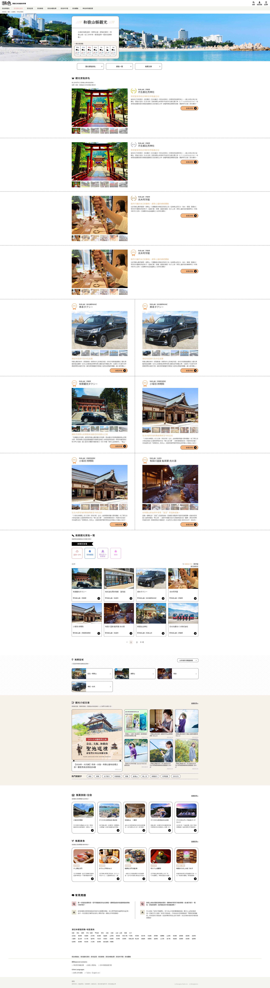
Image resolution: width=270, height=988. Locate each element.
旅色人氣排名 (91, 965)
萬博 (97, 776)
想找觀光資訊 (18, 8)
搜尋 (253, 4)
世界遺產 (165, 776)
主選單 (266, 4)
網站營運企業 (112, 984)
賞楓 (126, 776)
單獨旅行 (154, 776)
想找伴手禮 (64, 8)
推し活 (144, 776)
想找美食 (40, 8)
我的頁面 (259, 4)
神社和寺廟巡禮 (88, 8)
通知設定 (93, 984)
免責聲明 (87, 984)
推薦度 (188, 564)
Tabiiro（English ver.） (93, 973)
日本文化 (176, 776)
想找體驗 (75, 8)
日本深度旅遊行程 (106, 965)
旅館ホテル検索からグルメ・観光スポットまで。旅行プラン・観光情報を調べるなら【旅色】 (14, 3)
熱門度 (196, 564)
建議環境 (80, 984)
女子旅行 (107, 776)
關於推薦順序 (194, 566)
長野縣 (162, 936)
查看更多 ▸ (194, 703)
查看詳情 (189, 108)
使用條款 (74, 984)
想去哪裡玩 (5, 8)
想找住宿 (30, 8)
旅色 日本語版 (77, 973)
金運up (135, 776)
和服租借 (117, 776)
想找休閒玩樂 (51, 8)
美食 (89, 776)
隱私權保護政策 (102, 984)
